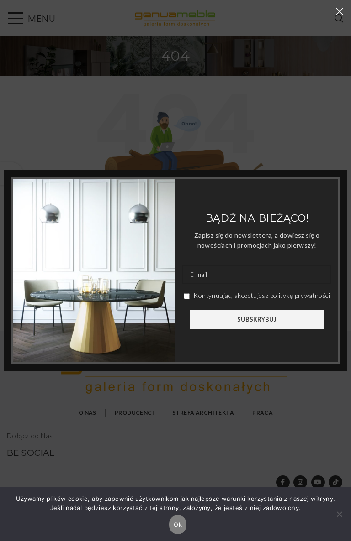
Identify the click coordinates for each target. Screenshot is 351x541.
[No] (339, 519)
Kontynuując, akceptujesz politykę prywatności (261, 295)
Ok (178, 524)
